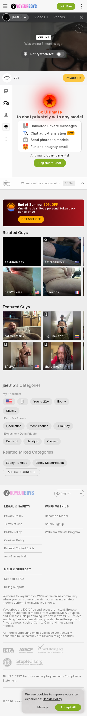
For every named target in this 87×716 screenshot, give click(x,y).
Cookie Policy (52, 699)
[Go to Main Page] (27, 6)
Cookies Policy (14, 540)
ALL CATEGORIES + (21, 472)
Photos (60, 17)
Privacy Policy (13, 516)
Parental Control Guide (19, 548)
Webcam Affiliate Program (62, 532)
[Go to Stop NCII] (30, 662)
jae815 (9, 385)
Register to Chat (50, 163)
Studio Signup (54, 524)
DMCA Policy (13, 532)
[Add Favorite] (7, 78)
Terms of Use (13, 524)
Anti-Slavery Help (16, 556)
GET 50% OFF (31, 219)
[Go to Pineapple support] (8, 662)
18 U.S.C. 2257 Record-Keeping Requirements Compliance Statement (42, 678)
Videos (41, 17)
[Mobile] (22, 401)
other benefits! (57, 155)
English (66, 493)
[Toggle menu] (5, 6)
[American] (9, 401)
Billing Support (14, 587)
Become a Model (56, 516)
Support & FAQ (14, 579)
